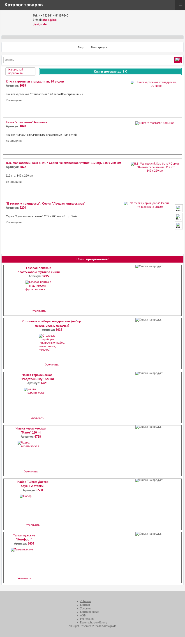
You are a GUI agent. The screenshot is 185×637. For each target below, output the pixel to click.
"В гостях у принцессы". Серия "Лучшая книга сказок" (45, 203)
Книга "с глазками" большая (26, 122)
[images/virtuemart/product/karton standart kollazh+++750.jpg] (155, 95)
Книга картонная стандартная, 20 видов (35, 81)
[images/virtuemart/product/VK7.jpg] (155, 177)
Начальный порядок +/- (15, 71)
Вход (81, 47)
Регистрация (99, 47)
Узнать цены (14, 100)
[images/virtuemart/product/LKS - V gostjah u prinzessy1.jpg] (155, 217)
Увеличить (39, 311)
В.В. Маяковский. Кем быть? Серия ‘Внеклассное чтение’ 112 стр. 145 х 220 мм (63, 163)
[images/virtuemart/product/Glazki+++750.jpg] (154, 136)
